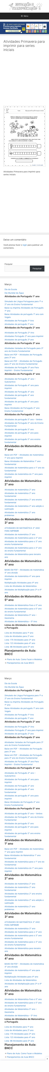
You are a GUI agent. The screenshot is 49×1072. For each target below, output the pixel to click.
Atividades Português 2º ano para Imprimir (24, 336)
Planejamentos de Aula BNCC (20, 663)
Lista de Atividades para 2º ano (19, 636)
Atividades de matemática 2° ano (20, 490)
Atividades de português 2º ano (19, 340)
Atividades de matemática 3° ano (20, 534)
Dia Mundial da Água (14, 293)
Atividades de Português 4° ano (19, 392)
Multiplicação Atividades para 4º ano (21, 583)
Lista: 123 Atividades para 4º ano (20, 643)
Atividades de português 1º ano (19, 324)
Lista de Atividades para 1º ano (19, 633)
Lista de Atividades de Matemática (21, 586)
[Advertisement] (24, 80)
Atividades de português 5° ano (19, 429)
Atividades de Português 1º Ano (19, 321)
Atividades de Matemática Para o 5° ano (23, 605)
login (25, 245)
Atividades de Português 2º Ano (19, 333)
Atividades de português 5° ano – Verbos (23, 419)
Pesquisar (37, 268)
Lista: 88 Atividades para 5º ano (19, 647)
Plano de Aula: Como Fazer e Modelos (24, 659)
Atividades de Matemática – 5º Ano (21, 621)
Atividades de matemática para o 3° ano (23, 538)
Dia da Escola (11, 289)
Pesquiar (9, 264)
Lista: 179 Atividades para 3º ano (20, 640)
